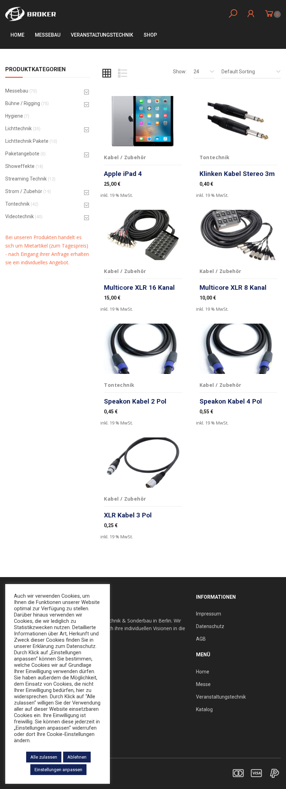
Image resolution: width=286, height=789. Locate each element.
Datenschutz (210, 626)
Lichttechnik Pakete (26, 141)
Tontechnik (17, 204)
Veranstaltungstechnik (221, 697)
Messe (203, 684)
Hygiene (14, 116)
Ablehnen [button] (76, 757)
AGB (201, 639)
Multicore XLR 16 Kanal (139, 287)
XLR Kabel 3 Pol (128, 515)
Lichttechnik (18, 128)
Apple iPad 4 (123, 174)
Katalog (204, 709)
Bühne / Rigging (22, 103)
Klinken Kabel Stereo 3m (237, 174)
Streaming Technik (26, 179)
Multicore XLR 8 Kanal (233, 287)
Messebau (47, 35)
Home (17, 35)
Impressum (208, 614)
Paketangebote (22, 153)
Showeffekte (20, 166)
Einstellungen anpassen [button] (58, 769)
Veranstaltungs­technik (102, 35)
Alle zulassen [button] (43, 757)
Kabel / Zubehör (125, 157)
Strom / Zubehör (23, 191)
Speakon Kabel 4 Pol (231, 401)
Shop (150, 35)
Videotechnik (19, 216)
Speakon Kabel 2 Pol (135, 401)
